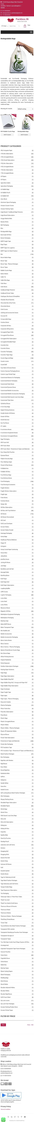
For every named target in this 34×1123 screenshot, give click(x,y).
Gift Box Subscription (6, 507)
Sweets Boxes (4, 874)
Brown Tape (4, 261)
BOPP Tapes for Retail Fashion (9, 251)
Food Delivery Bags (6, 475)
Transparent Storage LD (7, 935)
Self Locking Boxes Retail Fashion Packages (13, 793)
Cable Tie (3, 277)
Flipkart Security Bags (7, 458)
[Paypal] (10, 1084)
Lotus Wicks (4, 604)
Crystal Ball (4, 364)
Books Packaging (5, 238)
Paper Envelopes (5, 689)
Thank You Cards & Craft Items (9, 903)
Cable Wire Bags (5, 280)
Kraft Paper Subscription (7, 585)
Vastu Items (4, 955)
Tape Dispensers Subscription (9, 890)
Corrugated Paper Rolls (7, 332)
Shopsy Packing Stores (7, 799)
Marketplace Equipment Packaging (10, 614)
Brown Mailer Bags (6, 257)
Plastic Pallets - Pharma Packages (10, 728)
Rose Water (4, 767)
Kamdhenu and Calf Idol (7, 569)
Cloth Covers (4, 309)
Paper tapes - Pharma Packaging (9, 699)
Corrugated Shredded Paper (8, 342)
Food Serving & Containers (8, 484)
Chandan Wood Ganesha (7, 299)
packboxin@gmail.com (17, 12)
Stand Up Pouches (6, 838)
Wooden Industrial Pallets (8, 987)
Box (2, 254)
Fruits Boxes (4, 497)
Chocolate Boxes (5, 306)
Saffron (3, 776)
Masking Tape (4, 621)
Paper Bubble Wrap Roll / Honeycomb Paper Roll (14, 682)
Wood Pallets (4, 984)
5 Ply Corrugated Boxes (7, 166)
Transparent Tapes (6, 939)
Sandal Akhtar (4, 783)
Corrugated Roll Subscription (9, 338)
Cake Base (4, 283)
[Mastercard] (2, 1084)
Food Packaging (5, 481)
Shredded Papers (5, 806)
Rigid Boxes (4, 763)
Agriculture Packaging (7, 186)
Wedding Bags (4, 978)
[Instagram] (8, 1117)
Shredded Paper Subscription (9, 802)
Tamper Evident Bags (6, 887)
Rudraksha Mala (5, 773)
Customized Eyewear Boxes (8, 387)
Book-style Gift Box (6, 235)
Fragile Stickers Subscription (9, 491)
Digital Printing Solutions (7, 410)
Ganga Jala (4, 504)
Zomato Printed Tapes (7, 1010)
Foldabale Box (4, 468)
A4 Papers (3, 176)
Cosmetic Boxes (5, 348)
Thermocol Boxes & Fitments (9, 906)
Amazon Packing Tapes (7, 209)
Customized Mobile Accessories (10, 390)
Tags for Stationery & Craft (8, 877)
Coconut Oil (4, 316)
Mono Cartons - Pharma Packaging (10, 647)
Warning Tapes (5, 968)
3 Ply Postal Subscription (7, 160)
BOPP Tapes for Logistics (8, 248)
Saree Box (3, 786)
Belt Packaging (5, 225)
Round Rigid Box (5, 770)
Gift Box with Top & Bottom (8, 510)
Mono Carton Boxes (6, 640)
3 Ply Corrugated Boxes (7, 157)
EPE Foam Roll (5, 442)
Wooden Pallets (5, 991)
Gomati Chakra (5, 527)
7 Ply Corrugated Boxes (7, 173)
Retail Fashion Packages (7, 754)
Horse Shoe (4, 553)
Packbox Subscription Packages (9, 666)
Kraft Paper (4, 578)
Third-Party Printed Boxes (8, 919)
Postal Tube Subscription (7, 737)
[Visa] (6, 1084)
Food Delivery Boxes (6, 478)
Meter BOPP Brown (6, 624)
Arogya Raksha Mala (6, 218)
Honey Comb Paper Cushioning (9, 549)
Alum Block (4, 199)
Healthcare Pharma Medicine (9, 540)
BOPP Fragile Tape (6, 241)
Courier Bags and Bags (7, 358)
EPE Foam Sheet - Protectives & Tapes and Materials (15, 449)
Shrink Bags (4, 809)
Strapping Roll (4, 851)
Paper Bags (4, 673)
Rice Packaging (5, 757)
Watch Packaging (5, 974)
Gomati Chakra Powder (7, 530)
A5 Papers (3, 179)
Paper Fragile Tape (6, 692)
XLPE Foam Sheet (5, 997)
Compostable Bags (6, 319)
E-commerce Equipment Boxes (9, 432)
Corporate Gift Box (6, 325)
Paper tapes (4, 695)
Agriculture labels (5, 183)
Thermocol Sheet (5, 909)
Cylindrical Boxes (5, 403)
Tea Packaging (5, 893)
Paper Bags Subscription (7, 676)
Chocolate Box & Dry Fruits (8, 303)
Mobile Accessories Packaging (9, 637)
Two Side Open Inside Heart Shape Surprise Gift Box (15, 942)
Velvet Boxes (4, 961)
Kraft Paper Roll (5, 582)
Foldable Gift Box (5, 471)
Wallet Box (4, 965)
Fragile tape (4, 494)
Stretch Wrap (4, 861)
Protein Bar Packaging (7, 744)
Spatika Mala (4, 835)
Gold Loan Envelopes (6, 523)
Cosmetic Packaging (6, 351)
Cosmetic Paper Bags (7, 355)
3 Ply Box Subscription (7, 153)
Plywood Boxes (5, 734)
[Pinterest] (21, 1117)
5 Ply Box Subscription (7, 163)
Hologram (3, 546)
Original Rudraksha (6, 660)
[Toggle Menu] (31, 32)
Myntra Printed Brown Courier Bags (10, 650)
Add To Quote (7, 134)
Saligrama (3, 780)
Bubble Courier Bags (6, 270)
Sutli (2, 867)
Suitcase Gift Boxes (6, 864)
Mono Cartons (5, 643)
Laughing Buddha (5, 588)
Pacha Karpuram (5, 663)
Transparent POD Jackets (8, 929)
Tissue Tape (4, 922)
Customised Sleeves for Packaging (10, 377)
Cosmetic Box (4, 345)
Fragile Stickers (5, 488)
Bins (2, 228)
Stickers (3, 848)
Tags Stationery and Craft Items (9, 883)
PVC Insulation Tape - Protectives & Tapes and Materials (16, 750)
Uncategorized (5, 945)
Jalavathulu (4, 556)
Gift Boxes (3, 514)
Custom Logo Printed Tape (8, 374)
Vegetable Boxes (5, 958)
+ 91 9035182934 (6, 15)
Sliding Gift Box (5, 828)
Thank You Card (5, 900)
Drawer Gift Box (5, 416)
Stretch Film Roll (5, 858)
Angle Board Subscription (8, 215)
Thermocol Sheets (6, 913)
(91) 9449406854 (6, 10)
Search (18, 26)
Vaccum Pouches (5, 952)
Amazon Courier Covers (7, 205)
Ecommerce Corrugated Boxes (9, 436)
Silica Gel (3, 819)
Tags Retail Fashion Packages (9, 880)
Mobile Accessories (6, 634)
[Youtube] (25, 1117)
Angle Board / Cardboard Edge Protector (12, 212)
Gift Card (3, 520)
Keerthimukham (5, 575)
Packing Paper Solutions (7, 669)
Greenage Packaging (6, 533)
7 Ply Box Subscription (7, 170)
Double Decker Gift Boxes (8, 413)
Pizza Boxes (4, 715)
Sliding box (4, 825)
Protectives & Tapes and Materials (10, 741)
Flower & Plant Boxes (6, 465)
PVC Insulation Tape (6, 747)
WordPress (21, 1120)
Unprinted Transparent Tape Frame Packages (13, 948)
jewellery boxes (5, 559)
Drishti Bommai (5, 419)
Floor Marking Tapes (6, 462)
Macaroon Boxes (5, 608)
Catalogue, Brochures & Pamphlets (10, 296)
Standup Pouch (5, 841)
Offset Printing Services (7, 656)
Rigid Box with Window (7, 760)
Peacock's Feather (6, 702)
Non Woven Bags (5, 653)
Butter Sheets (4, 273)
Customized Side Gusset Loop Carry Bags (12, 397)
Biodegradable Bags (6, 231)
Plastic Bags (4, 718)
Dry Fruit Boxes (5, 423)
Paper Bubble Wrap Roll (7, 679)
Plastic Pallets (5, 724)
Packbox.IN (22, 19)
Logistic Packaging (6, 595)
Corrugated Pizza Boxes (7, 335)
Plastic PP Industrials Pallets (9, 731)
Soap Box (3, 832)
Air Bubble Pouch (5, 192)
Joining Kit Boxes (5, 562)
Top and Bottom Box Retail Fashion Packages (13, 926)
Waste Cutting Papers (7, 971)
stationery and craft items (8, 845)
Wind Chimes (4, 981)
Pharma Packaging (6, 705)
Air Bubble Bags (5, 189)
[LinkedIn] (11, 1117)
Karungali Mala (5, 572)
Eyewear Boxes (5, 455)
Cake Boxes (4, 286)
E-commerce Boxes (6, 429)
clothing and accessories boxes (9, 312)
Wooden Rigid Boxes (6, 994)
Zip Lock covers (5, 1000)
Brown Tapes (4, 267)
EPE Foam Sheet (5, 445)
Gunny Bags (4, 536)
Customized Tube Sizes (7, 400)
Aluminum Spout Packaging (8, 202)
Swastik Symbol (5, 871)
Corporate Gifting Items (7, 329)
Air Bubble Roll (5, 196)
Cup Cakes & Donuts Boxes (8, 368)
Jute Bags (3, 566)
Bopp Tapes (4, 244)
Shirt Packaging (5, 796)
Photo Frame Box (5, 708)
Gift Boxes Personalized (7, 517)
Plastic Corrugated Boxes (8, 721)
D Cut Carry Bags (5, 406)
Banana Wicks (4, 222)
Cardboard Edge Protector (8, 290)
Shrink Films (4, 812)
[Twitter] (18, 1117)
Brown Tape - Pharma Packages (9, 264)
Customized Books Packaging (9, 381)
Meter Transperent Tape (7, 627)
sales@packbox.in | (7, 12)
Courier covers (5, 361)
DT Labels (3, 426)
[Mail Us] (22, 13)
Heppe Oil (3, 543)
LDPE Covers (4, 591)
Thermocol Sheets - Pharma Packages (11, 916)
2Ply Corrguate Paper (6, 150)
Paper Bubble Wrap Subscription (9, 686)
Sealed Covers (5, 789)
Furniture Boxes (5, 501)
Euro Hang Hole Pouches (8, 452)
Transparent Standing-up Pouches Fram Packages (14, 932)
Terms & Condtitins (5, 1109)
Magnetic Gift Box (5, 611)
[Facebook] (15, 1117)
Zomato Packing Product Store (9, 1007)
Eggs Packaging (5, 439)
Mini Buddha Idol (5, 630)
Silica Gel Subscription (7, 822)
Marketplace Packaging (7, 617)
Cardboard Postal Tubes (7, 293)
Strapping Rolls (5, 854)
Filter (3, 1025)
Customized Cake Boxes (7, 384)
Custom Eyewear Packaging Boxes (10, 371)
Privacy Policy (6, 1106)
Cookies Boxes (5, 322)
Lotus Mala (4, 598)
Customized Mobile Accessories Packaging (13, 394)
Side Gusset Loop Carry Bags (9, 815)
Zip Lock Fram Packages (7, 1004)
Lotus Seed (4, 601)
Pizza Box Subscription (7, 711)
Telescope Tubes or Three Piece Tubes (11, 896)
